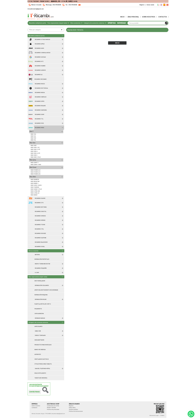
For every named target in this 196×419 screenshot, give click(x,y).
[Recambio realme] (31, 105)
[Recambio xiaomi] (31, 198)
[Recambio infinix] (31, 220)
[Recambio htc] (31, 61)
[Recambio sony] (31, 114)
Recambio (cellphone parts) (37, 23)
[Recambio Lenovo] (31, 70)
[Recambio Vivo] (31, 123)
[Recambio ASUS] (31, 48)
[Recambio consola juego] (31, 52)
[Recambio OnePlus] (31, 96)
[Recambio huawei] (31, 65)
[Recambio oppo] (31, 101)
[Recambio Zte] (31, 202)
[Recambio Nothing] (31, 207)
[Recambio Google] (31, 57)
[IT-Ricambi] (41, 20)
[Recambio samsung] (31, 110)
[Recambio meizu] (31, 83)
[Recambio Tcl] (31, 118)
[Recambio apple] (31, 43)
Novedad (121, 23)
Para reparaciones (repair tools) (57, 23)
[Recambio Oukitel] (31, 211)
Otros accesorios (75, 23)
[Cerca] (166, 23)
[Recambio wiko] (31, 127)
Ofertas (112, 23)
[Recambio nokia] (31, 92)
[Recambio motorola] (31, 88)
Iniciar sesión (150, 5)
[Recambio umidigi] (31, 215)
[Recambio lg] (31, 74)
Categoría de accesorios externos (94, 23)
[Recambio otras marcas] (31, 39)
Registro (142, 5)
